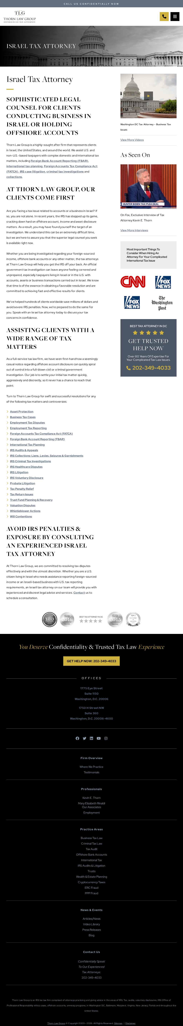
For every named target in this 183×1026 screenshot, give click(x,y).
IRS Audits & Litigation (91, 866)
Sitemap (118, 1023)
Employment (91, 812)
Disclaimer (130, 1023)
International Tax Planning (27, 445)
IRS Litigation (19, 472)
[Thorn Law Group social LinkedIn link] (91, 739)
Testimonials (91, 772)
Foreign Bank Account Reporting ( (33, 439)
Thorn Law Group (56, 1023)
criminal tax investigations (65, 171)
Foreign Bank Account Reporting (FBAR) (59, 161)
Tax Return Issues (21, 494)
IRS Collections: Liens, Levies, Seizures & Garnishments (46, 456)
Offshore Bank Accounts (91, 854)
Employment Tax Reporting (28, 428)
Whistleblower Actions (25, 511)
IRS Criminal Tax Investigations (30, 461)
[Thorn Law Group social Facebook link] (77, 739)
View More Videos (132, 140)
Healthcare (22, 467)
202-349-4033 (151, 367)
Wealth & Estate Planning (91, 877)
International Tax (91, 860)
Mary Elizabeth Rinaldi (91, 803)
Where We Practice (91, 767)
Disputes (37, 467)
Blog (91, 935)
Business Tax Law (91, 838)
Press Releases (91, 930)
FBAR (60, 439)
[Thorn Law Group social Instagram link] (106, 739)
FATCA (67, 434)
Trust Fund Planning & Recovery (31, 500)
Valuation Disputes (22, 505)
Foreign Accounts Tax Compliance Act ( (36, 434)
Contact (79, 593)
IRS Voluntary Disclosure (26, 478)
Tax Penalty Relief (22, 489)
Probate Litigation (22, 483)
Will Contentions (21, 516)
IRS (12, 467)
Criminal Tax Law (91, 843)
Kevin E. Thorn (92, 798)
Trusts (91, 871)
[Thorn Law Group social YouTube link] (99, 739)
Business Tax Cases (23, 417)
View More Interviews (134, 230)
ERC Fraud (91, 888)
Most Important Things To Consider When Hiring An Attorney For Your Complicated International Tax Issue (147, 255)
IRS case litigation (32, 171)
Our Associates (91, 807)
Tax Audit (91, 849)
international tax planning (24, 166)
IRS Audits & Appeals (24, 450)
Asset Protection (21, 411)
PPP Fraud (91, 893)
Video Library (91, 924)
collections (14, 177)
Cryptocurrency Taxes (91, 882)
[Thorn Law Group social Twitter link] (84, 739)
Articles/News (91, 919)
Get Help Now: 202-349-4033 (91, 661)
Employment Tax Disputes (27, 423)
